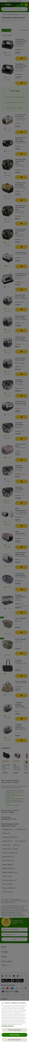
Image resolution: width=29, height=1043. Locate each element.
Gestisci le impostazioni (14, 1030)
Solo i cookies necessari (14, 1039)
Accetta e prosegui (14, 1035)
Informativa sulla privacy (7, 1026)
